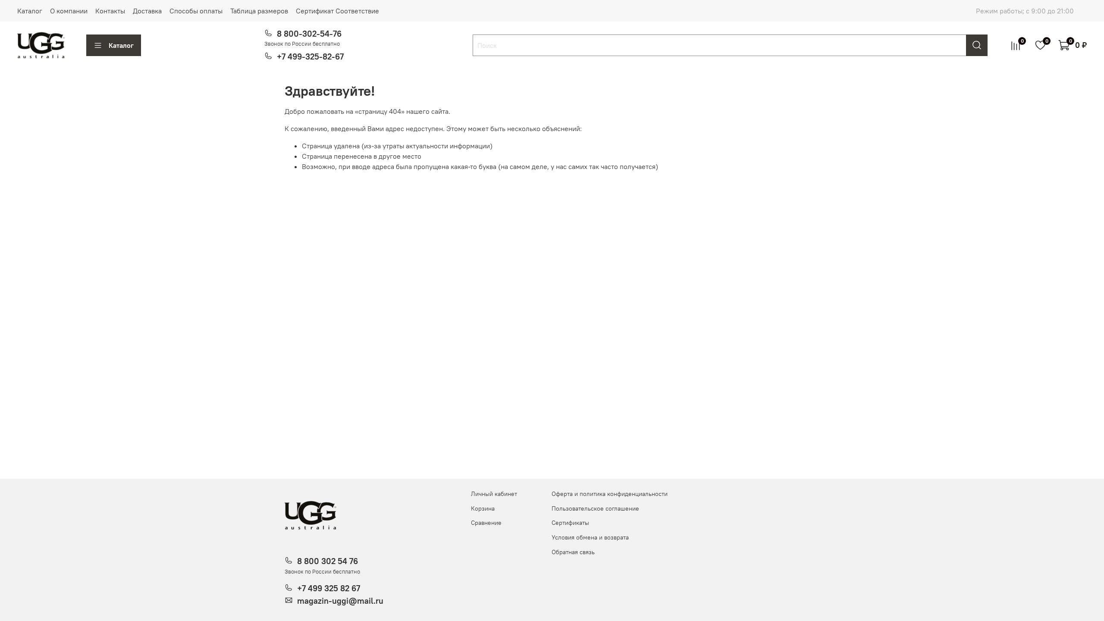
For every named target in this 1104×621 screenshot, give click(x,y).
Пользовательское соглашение (595, 508)
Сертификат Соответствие (337, 10)
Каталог (29, 10)
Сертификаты (570, 523)
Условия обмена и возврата (590, 537)
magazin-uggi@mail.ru (340, 601)
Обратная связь (573, 552)
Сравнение (486, 523)
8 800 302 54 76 (327, 561)
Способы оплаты (196, 10)
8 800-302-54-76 (309, 33)
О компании (69, 10)
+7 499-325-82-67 (310, 56)
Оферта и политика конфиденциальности (610, 494)
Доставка (147, 10)
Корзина (483, 508)
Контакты (110, 10)
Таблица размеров (259, 10)
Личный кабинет (494, 494)
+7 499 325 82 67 (328, 588)
